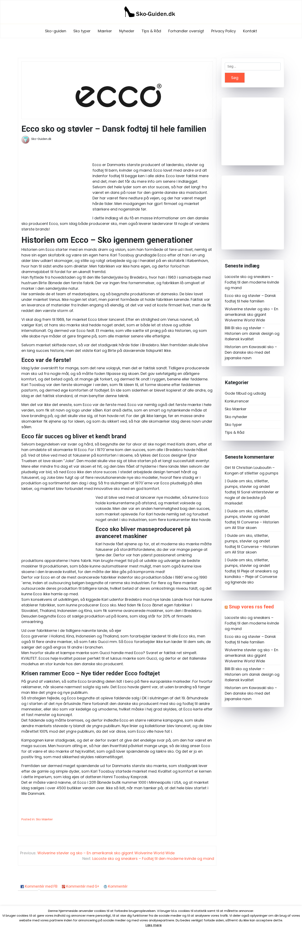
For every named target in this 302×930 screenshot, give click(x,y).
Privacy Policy (223, 31)
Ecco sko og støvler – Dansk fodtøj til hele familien (250, 298)
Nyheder (126, 31)
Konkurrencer (237, 401)
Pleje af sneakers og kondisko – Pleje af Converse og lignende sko (251, 576)
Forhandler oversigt (186, 31)
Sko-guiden (55, 31)
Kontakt (250, 31)
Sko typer (82, 31)
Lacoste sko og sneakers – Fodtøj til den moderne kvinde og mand (252, 282)
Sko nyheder (236, 416)
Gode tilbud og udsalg (245, 393)
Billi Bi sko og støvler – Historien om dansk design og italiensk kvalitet (252, 333)
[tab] (39, 886)
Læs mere (153, 925)
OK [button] (142, 925)
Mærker (105, 31)
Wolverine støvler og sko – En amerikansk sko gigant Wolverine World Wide (251, 314)
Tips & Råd (151, 31)
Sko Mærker (44, 819)
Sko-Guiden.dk (41, 139)
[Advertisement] (55, 184)
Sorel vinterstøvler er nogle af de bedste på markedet (252, 497)
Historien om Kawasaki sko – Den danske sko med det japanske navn (251, 352)
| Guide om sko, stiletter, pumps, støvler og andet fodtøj (247, 486)
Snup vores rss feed (251, 607)
